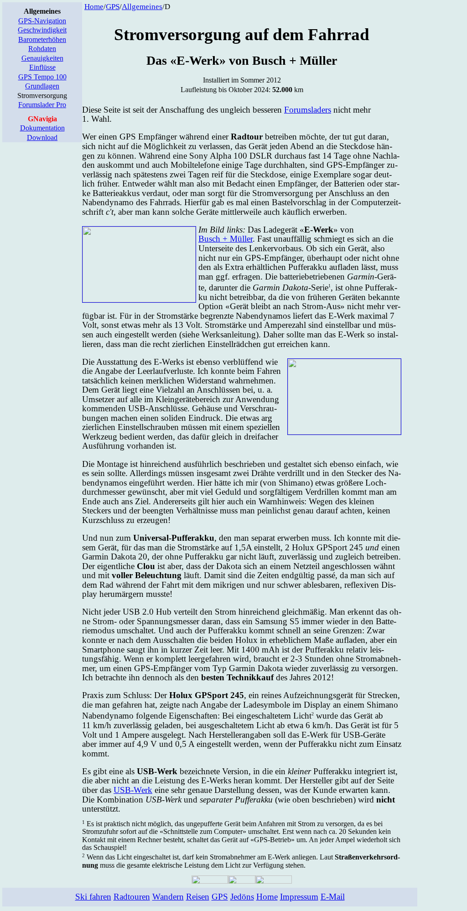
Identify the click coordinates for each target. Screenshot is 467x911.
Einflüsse (42, 67)
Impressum (299, 896)
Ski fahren (93, 896)
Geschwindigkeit (42, 30)
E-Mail (333, 896)
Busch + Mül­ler (225, 238)
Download (42, 137)
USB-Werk (133, 790)
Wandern (168, 896)
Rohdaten (42, 48)
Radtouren (132, 896)
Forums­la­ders (307, 109)
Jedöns (242, 896)
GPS (112, 6)
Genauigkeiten (42, 58)
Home (94, 6)
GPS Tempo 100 (42, 77)
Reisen (197, 896)
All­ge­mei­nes (142, 6)
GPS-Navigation (42, 21)
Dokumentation (42, 128)
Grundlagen (42, 86)
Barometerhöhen (42, 39)
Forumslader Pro (42, 105)
